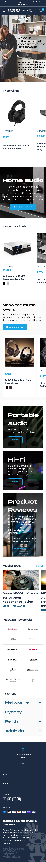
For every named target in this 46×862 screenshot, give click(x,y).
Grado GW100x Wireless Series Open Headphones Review (21, 597)
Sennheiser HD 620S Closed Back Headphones (16, 147)
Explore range (15, 327)
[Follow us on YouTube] (19, 799)
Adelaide (14, 731)
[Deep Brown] (10, 387)
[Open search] (30, 10)
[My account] (35, 10)
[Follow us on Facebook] (4, 799)
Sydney (13, 712)
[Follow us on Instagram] (14, 799)
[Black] (4, 283)
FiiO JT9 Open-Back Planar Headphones (18, 381)
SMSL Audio (8, 266)
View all (39, 566)
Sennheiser (8, 131)
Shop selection (23, 207)
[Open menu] (4, 11)
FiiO (6, 370)
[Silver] (8, 283)
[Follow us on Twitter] (9, 799)
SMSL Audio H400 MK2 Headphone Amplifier (14, 277)
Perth (11, 722)
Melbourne (17, 703)
